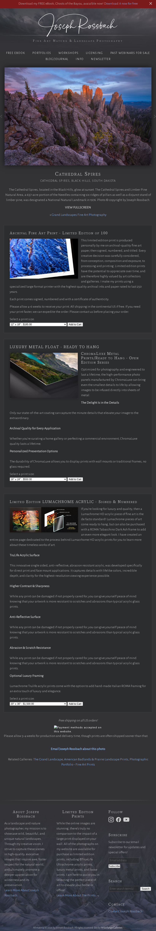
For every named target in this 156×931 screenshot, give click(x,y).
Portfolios (41, 52)
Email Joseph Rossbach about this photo (78, 749)
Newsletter (101, 59)
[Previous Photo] (2, 119)
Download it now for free (121, 3)
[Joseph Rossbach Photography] (78, 34)
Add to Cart (75, 324)
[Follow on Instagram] (111, 819)
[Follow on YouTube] (127, 819)
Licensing (94, 52)
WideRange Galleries (111, 927)
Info (80, 59)
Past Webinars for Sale (130, 52)
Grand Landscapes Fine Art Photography (79, 215)
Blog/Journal (56, 59)
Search (146, 888)
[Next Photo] (153, 119)
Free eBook (15, 52)
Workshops (68, 52)
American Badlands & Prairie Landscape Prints (96, 759)
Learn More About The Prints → (78, 895)
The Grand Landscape (48, 759)
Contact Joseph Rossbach (125, 911)
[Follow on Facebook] (119, 819)
